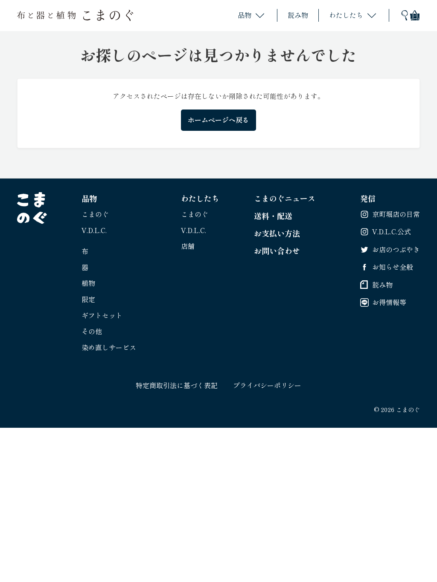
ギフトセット (102, 315)
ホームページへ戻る (218, 120)
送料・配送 (273, 215)
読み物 (298, 15)
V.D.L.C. (94, 230)
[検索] (404, 15)
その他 (92, 331)
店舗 (188, 246)
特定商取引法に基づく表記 (177, 385)
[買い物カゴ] (415, 15)
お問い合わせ (277, 250)
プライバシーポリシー (267, 385)
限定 (88, 299)
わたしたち (346, 15)
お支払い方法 (277, 233)
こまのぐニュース (284, 198)
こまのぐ (95, 214)
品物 (244, 15)
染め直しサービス (109, 347)
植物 (88, 283)
